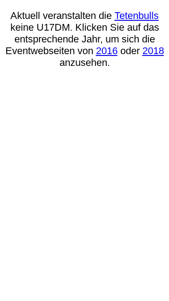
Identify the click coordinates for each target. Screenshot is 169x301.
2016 (107, 50)
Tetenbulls (136, 15)
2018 (153, 50)
